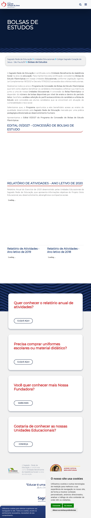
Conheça (23, 444)
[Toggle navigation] (85, 4)
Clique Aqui (23, 321)
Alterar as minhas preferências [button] (64, 510)
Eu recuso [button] (68, 505)
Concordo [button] (56, 505)
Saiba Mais (23, 403)
